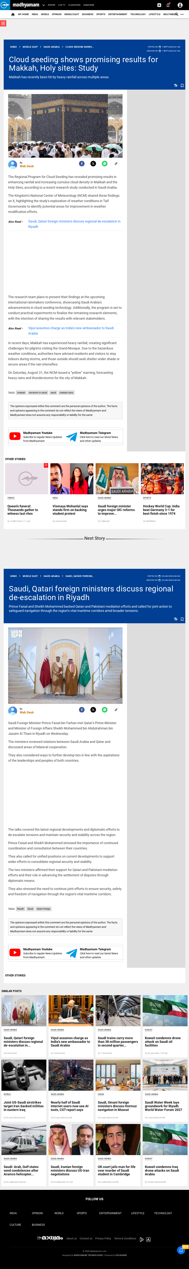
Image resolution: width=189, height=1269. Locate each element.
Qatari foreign (43, 909)
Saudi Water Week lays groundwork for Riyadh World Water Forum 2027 (163, 1106)
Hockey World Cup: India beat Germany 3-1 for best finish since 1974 (161, 509)
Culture (15, 1224)
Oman (101, 1094)
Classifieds (74, 5)
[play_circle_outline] (26, 478)
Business (87, 14)
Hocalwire (121, 1255)
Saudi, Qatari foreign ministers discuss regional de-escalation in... (23, 1041)
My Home (23, 14)
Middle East (71, 14)
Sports (100, 14)
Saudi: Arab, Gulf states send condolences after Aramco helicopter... (21, 1170)
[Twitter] (93, 164)
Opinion (56, 14)
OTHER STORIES (15, 459)
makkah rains (66, 392)
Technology (138, 14)
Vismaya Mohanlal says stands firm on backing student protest (70, 509)
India (35, 14)
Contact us (86, 1238)
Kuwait (148, 1030)
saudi (53, 392)
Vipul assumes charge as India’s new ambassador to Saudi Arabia (71, 330)
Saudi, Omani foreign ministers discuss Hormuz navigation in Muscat (117, 1106)
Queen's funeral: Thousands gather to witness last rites (22, 509)
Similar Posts (11, 991)
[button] (5, 5)
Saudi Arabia (104, 498)
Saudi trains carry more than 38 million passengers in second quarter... (118, 1041)
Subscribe (88, 5)
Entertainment (117, 14)
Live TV (61, 5)
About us (71, 1238)
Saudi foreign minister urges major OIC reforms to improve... (116, 509)
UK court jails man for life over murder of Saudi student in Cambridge (116, 1170)
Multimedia (170, 14)
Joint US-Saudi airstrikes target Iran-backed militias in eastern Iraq (24, 1106)
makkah (21, 392)
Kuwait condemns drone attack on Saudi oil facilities (163, 1041)
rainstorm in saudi (38, 392)
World (45, 14)
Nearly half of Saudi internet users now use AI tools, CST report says (69, 1106)
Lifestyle (154, 14)
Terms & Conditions (125, 1238)
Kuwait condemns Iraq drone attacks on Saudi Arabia (162, 1170)
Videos (10, 498)
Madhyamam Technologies (88, 1255)
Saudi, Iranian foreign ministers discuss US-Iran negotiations (70, 1170)
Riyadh (20, 909)
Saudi (30, 909)
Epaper (51, 5)
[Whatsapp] (105, 164)
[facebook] (82, 164)
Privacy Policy (103, 1238)
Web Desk (27, 166)
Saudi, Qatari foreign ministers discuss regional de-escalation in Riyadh (74, 224)
